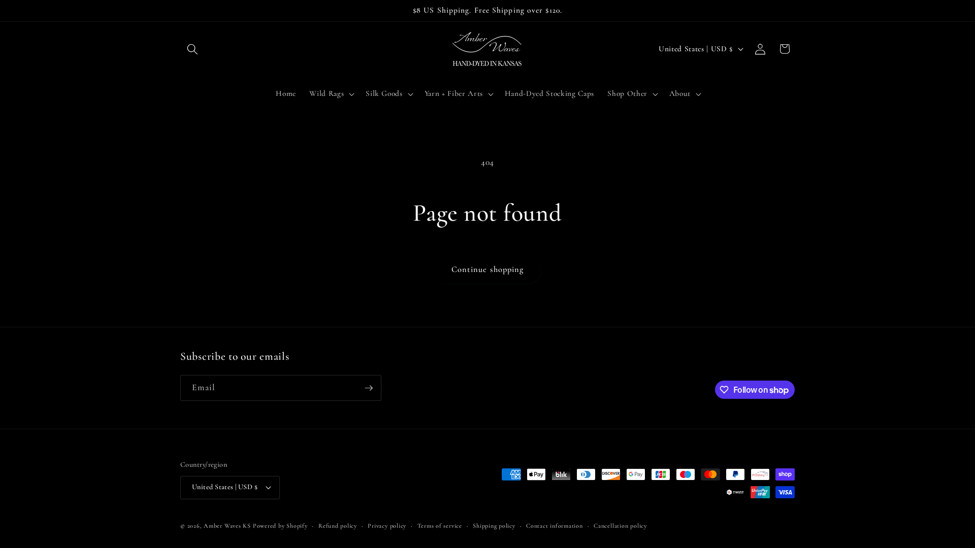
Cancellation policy (620, 525)
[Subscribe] (368, 388)
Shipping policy (494, 525)
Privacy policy (387, 525)
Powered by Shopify (280, 525)
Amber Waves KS (227, 525)
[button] (192, 49)
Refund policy (337, 525)
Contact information (554, 525)
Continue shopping (487, 269)
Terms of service (439, 525)
